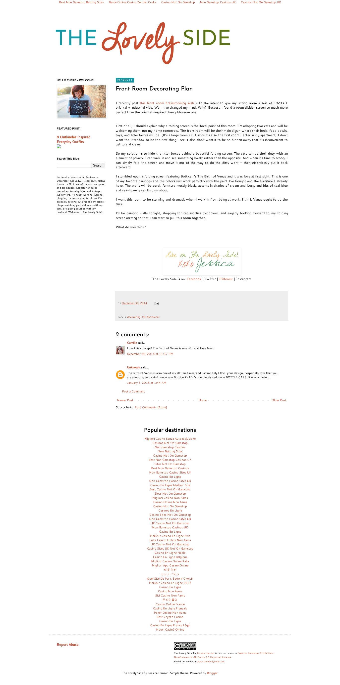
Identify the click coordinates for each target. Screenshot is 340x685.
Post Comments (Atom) (151, 407)
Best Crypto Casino (170, 617)
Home (203, 400)
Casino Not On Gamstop (170, 455)
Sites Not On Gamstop (170, 464)
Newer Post (125, 400)
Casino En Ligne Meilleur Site (170, 485)
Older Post (279, 400)
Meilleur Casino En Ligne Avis (170, 536)
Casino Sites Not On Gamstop (170, 515)
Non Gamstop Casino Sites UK (170, 472)
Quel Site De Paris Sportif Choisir (170, 578)
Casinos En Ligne (170, 510)
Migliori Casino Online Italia (170, 561)
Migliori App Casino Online (170, 565)
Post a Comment (133, 391)
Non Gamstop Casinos (170, 447)
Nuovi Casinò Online (170, 629)
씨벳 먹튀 (170, 569)
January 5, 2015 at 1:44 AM (146, 383)
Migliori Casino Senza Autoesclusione (170, 438)
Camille (132, 343)
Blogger (212, 673)
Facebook (194, 279)
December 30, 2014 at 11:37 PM (150, 354)
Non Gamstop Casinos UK (170, 527)
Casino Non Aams (170, 591)
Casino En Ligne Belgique (170, 557)
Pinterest (226, 279)
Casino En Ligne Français (170, 608)
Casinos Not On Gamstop (170, 443)
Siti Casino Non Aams (170, 595)
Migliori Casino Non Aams (170, 498)
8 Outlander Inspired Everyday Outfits (73, 139)
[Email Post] (156, 303)
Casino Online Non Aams (170, 502)
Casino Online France (170, 604)
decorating (133, 317)
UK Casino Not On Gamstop (170, 523)
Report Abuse (68, 644)
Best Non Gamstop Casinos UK (170, 460)
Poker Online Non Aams (170, 612)
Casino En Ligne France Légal (170, 625)
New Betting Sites (170, 451)
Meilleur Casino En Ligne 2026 (170, 583)
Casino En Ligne (170, 476)
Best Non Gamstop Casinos (170, 468)
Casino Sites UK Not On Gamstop (170, 548)
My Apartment (151, 317)
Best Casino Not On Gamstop (170, 489)
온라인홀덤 (170, 600)
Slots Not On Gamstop (170, 493)
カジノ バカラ (170, 574)
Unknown (133, 367)
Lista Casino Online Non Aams (170, 540)
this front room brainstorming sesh (167, 103)
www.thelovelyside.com (210, 661)
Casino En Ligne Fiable (170, 553)
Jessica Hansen (205, 653)
